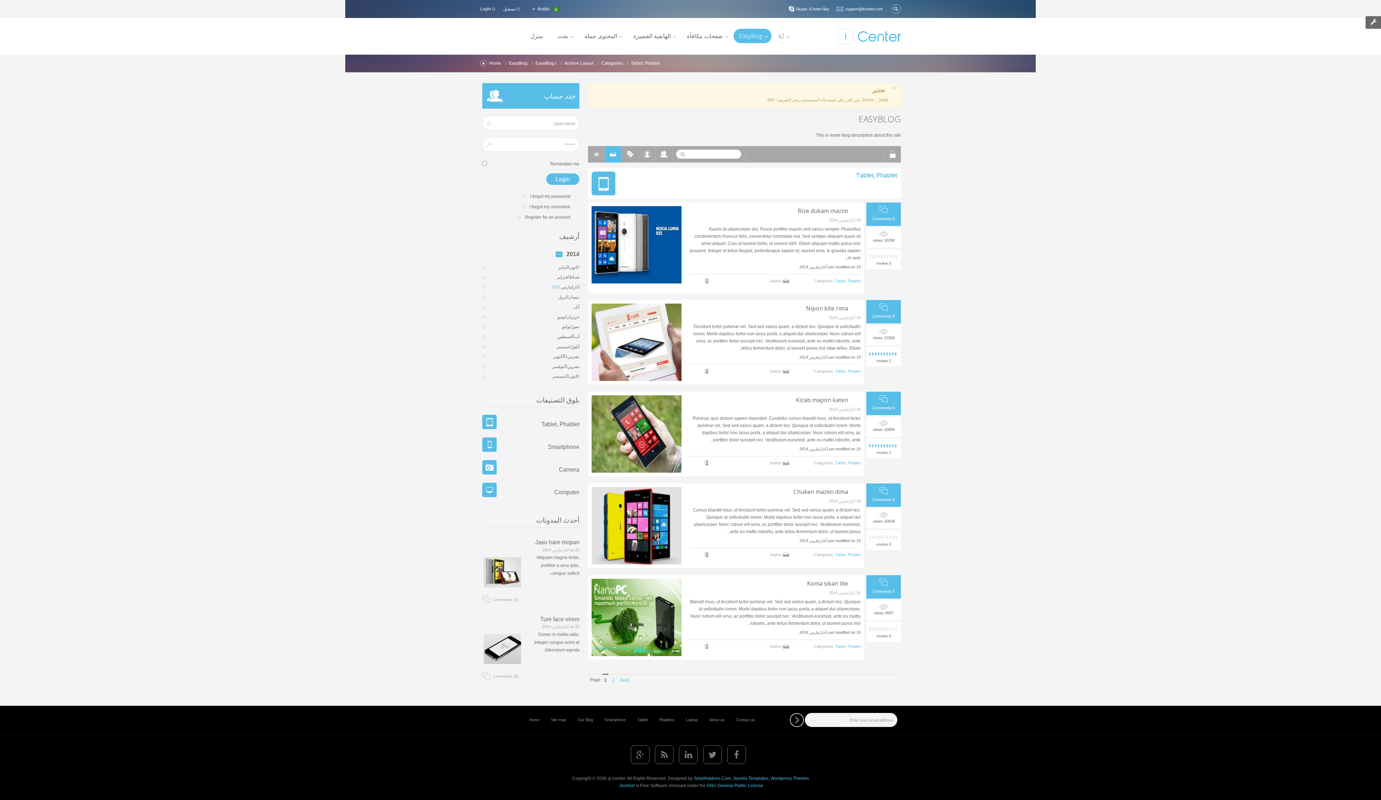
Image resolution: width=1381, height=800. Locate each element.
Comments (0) (505, 599)
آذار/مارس (565, 287)
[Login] (892, 154)
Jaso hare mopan (557, 542)
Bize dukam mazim (823, 211)
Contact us (745, 720)
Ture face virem (559, 619)
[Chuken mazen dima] (637, 525)
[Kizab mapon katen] (637, 434)
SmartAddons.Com (712, 778)
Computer (566, 492)
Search (682, 154)
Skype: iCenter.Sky (812, 9)
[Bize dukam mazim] (637, 244)
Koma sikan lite (827, 583)
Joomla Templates (751, 778)
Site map (558, 720)
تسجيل (510, 9)
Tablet (642, 720)
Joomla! (627, 785)
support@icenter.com (864, 9)
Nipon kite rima (827, 308)
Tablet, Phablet (876, 175)
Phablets (666, 720)
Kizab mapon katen (822, 400)
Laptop (692, 720)
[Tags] (630, 154)
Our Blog (585, 720)
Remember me (564, 164)
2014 (572, 254)
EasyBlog (518, 63)
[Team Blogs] (664, 154)
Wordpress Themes (790, 778)
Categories (612, 63)
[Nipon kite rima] (637, 342)
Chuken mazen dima (820, 492)
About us (717, 720)
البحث (896, 9)
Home (495, 63)
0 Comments (883, 219)
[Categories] (613, 154)
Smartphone (563, 447)
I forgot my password (550, 196)
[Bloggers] (647, 154)
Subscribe (797, 720)
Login (486, 9)
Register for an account (547, 217)
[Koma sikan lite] (637, 617)
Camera (569, 470)
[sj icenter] (869, 36)
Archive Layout (578, 63)
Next (624, 680)
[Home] (596, 154)
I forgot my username (549, 206)
